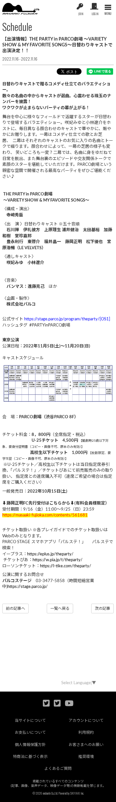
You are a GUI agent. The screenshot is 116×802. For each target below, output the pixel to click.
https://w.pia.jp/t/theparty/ (57, 560)
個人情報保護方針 (30, 745)
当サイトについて (30, 720)
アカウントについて (86, 720)
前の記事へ (15, 608)
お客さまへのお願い (86, 745)
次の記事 (102, 608)
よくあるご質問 (58, 768)
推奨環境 (86, 757)
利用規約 (86, 732)
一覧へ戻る (60, 608)
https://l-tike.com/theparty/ (65, 566)
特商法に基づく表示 (30, 757)
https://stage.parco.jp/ (27, 587)
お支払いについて (30, 732)
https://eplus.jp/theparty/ (50, 554)
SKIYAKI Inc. (77, 793)
